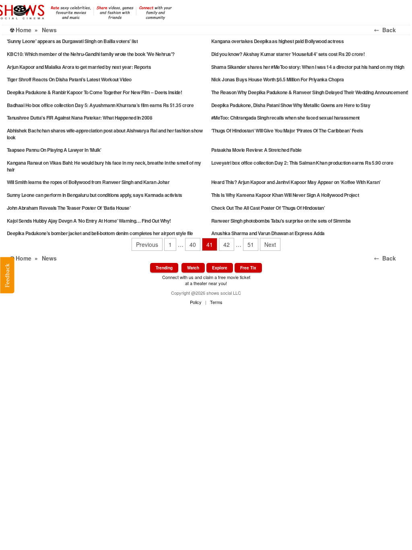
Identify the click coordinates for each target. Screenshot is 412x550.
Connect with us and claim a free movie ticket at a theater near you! (206, 280)
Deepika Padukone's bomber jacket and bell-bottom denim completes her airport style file (100, 233)
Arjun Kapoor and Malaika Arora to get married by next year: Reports (79, 66)
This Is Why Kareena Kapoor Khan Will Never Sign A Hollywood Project (285, 194)
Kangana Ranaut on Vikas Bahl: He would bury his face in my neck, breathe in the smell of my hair (104, 166)
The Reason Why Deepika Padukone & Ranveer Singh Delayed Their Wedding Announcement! (309, 92)
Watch (193, 268)
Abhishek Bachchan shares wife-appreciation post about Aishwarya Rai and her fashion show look (104, 134)
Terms (216, 302)
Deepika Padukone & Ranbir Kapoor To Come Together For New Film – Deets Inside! (94, 92)
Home (23, 30)
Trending (164, 268)
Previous (147, 244)
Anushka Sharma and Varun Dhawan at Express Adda (268, 233)
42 (226, 244)
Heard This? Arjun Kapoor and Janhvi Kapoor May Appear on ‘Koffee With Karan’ (295, 182)
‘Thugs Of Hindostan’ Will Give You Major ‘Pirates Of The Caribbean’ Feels (287, 130)
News (49, 30)
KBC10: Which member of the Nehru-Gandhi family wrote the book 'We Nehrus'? (91, 54)
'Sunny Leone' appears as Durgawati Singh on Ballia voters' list (72, 41)
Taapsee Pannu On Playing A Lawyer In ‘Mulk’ (54, 149)
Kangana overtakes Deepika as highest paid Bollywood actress (277, 41)
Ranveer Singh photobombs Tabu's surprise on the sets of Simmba (281, 220)
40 (193, 244)
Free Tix (248, 268)
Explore (219, 268)
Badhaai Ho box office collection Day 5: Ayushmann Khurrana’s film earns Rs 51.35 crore (100, 105)
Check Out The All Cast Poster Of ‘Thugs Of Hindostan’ (268, 207)
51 (250, 244)
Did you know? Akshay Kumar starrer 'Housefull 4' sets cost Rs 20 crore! (288, 54)
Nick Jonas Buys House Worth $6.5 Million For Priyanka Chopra (277, 79)
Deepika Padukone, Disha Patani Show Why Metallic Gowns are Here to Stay (290, 105)
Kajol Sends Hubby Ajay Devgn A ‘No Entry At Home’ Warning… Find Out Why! (89, 220)
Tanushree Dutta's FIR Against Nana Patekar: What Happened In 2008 (79, 117)
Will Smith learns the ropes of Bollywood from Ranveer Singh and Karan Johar (88, 182)
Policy (196, 302)
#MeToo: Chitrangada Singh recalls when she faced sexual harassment (285, 117)
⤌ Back (390, 30)
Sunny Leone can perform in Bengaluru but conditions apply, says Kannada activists (94, 194)
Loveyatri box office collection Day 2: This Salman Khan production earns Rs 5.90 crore (302, 162)
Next (270, 244)
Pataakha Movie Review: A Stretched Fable (256, 149)
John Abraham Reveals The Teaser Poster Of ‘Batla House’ (68, 207)
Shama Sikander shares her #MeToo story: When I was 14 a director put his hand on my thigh (307, 66)
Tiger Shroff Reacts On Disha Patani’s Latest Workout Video (69, 79)
